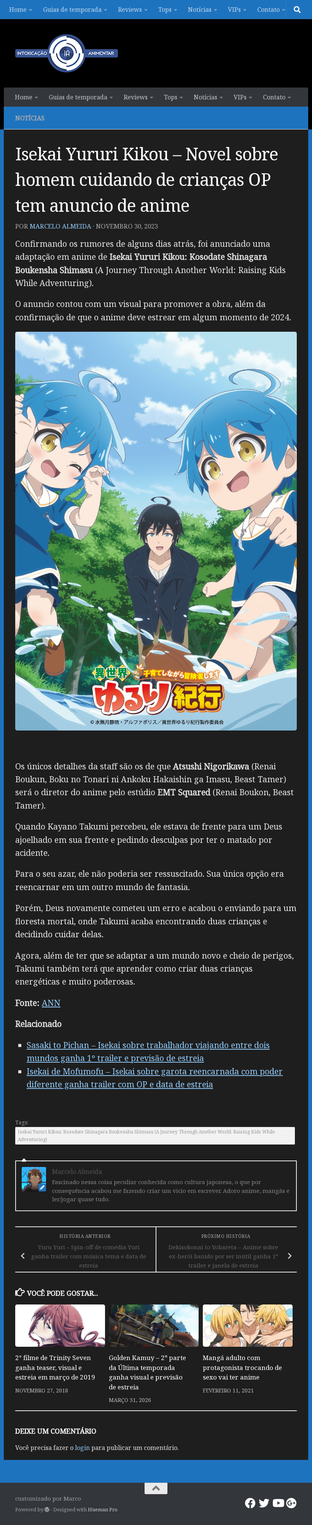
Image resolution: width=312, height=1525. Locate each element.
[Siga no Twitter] (264, 1503)
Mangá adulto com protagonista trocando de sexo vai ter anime (242, 1367)
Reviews (130, 9)
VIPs (234, 9)
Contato (268, 9)
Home (18, 9)
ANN (51, 1002)
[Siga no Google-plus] (291, 1503)
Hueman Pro (103, 1509)
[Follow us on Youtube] (277, 1503)
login (82, 1447)
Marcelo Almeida (60, 226)
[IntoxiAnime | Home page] (66, 53)
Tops (165, 9)
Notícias (200, 9)
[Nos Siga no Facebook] (250, 1503)
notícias (30, 118)
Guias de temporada (72, 9)
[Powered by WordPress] (47, 1509)
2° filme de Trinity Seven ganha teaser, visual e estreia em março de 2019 (55, 1367)
